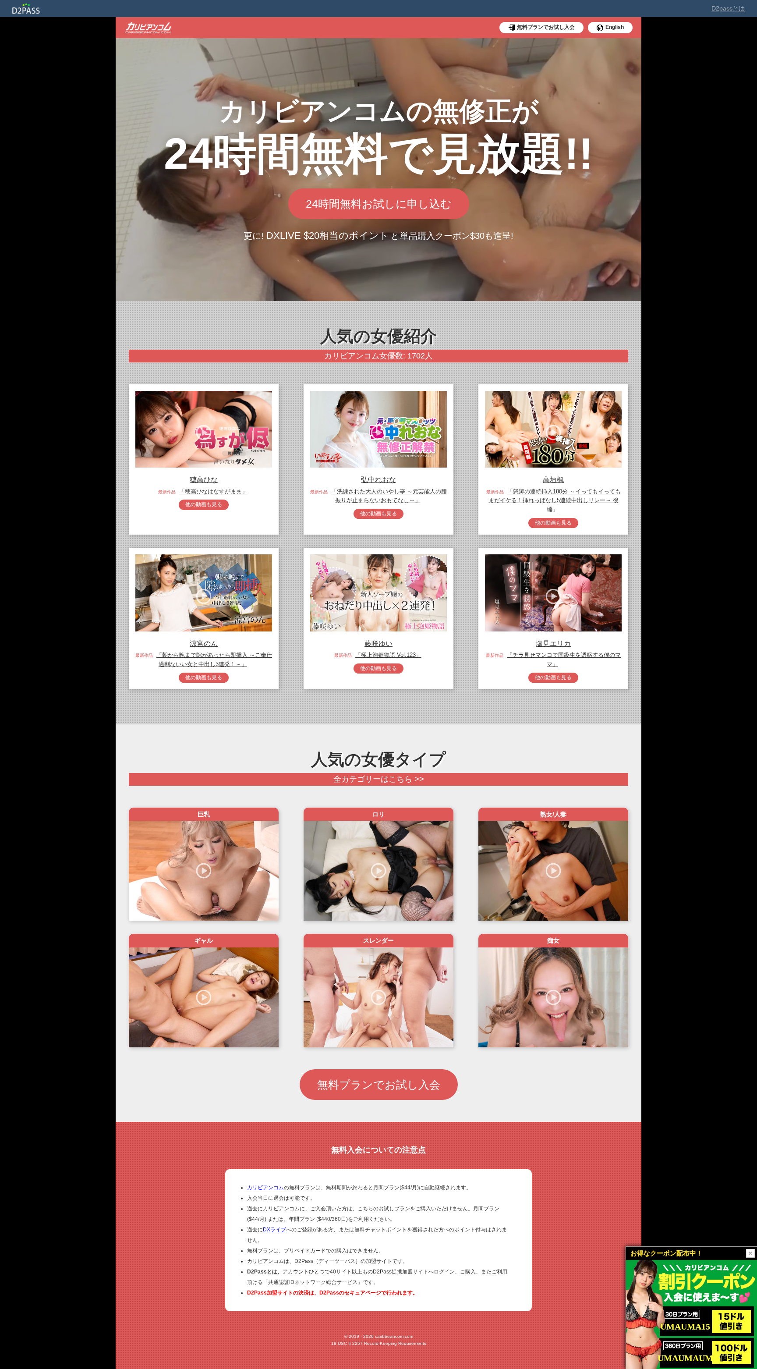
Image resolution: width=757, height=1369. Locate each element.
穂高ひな (204, 479)
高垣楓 (553, 479)
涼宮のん (204, 643)
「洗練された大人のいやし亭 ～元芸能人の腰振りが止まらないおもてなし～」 (389, 496)
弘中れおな (378, 479)
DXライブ (274, 1230)
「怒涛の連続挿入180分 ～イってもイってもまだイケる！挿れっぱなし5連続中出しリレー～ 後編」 (554, 500)
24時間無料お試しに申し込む (379, 204)
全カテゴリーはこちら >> (378, 779)
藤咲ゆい (378, 643)
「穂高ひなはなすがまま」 (213, 491)
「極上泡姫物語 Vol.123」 (388, 655)
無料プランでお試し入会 (378, 1084)
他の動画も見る (203, 504)
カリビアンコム (265, 1188)
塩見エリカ (553, 643)
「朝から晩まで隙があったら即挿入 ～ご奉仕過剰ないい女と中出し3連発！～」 (214, 659)
